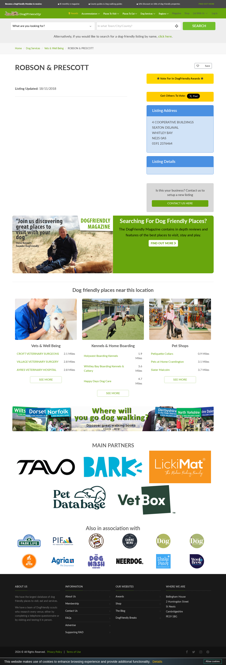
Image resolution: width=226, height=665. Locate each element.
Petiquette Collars (162, 353)
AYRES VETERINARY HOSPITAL (36, 370)
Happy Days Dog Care (97, 381)
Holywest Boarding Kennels (101, 356)
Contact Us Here (180, 203)
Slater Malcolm (160, 370)
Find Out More (206, 4)
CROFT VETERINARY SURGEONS (38, 353)
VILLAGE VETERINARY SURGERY (37, 361)
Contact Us (71, 611)
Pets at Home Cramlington (167, 361)
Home (18, 48)
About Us (70, 596)
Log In (215, 13)
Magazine (176, 13)
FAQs (68, 618)
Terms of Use (74, 652)
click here (165, 36)
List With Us (198, 13)
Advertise (70, 625)
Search (199, 26)
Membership (72, 604)
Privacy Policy (54, 652)
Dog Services (147, 14)
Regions (163, 14)
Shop (187, 13)
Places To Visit (110, 14)
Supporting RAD (74, 632)
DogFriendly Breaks (126, 618)
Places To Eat (129, 14)
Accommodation (90, 14)
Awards (74, 13)
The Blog (120, 611)
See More (46, 379)
